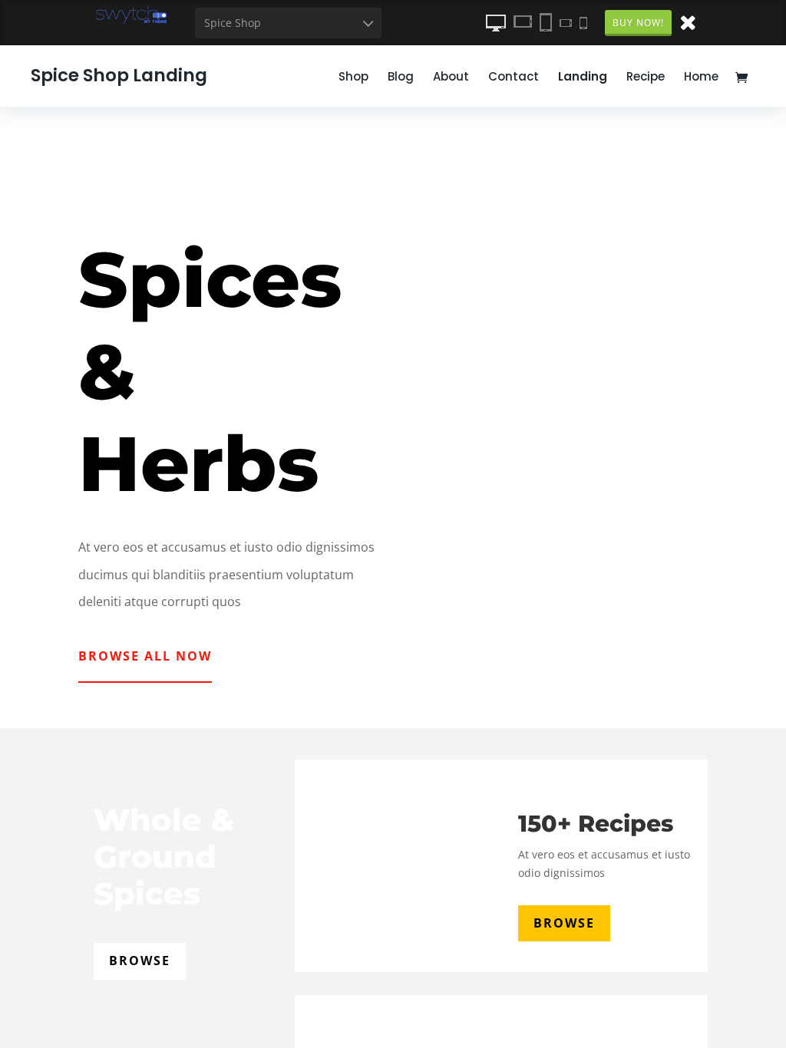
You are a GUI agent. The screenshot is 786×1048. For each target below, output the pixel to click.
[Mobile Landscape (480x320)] (566, 22)
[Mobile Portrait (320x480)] (583, 22)
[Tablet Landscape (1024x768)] (523, 22)
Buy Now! (638, 22)
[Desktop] (496, 22)
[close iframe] (687, 21)
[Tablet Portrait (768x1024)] (546, 22)
